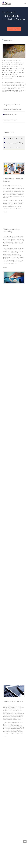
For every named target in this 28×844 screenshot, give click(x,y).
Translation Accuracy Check (10, 114)
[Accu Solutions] (7, 3)
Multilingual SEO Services (12, 147)
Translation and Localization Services (12, 109)
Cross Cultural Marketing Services (15, 138)
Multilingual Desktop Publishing (14, 143)
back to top (5, 211)
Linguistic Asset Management (11, 120)
